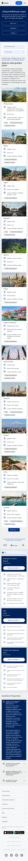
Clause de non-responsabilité (9, 849)
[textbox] (14, 553)
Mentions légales (21, 849)
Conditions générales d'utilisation (14, 845)
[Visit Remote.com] (6, 3)
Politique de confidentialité (14, 837)
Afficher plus (13, 529)
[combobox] (14, 52)
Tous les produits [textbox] (8, 51)
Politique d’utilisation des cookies (14, 841)
